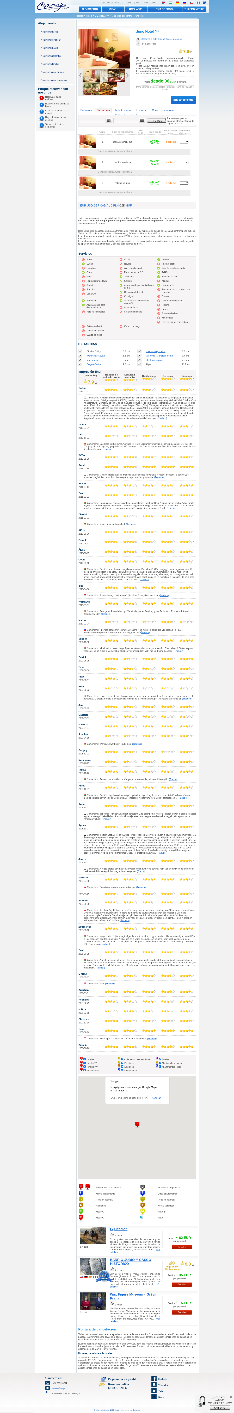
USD (90, 205)
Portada (79, 16)
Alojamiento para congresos (54, 80)
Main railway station (155, 351)
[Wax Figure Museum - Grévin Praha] (93, 1310)
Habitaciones (103, 110)
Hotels (89, 16)
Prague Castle (94, 364)
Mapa (155, 110)
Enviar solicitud (183, 99)
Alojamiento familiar (50, 64)
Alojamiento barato (49, 48)
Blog (129, 3)
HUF (129, 205)
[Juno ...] (104, 81)
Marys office (93, 360)
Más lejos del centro (122, 16)
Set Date (157, 121)
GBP (96, 205)
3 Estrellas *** (102, 16)
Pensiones (129, 1063)
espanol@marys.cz (59, 1388)
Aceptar (156, 1098)
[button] (137, 1125)
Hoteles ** (91, 1059)
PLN (116, 205)
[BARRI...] (93, 1275)
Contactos (150, 3)
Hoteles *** (92, 1063)
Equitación (118, 1229)
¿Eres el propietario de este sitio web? (128, 1098)
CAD (103, 205)
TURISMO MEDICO (194, 9)
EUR (83, 205)
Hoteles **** (92, 1067)
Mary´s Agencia (102, 1410)
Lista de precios (123, 110)
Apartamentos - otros (171, 1067)
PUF (138, 3)
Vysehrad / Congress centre (159, 355)
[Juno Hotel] (104, 67)
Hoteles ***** (93, 1071)
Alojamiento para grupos (52, 72)
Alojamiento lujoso (49, 32)
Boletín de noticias (112, 3)
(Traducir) (162, 418)
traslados (136, 9)
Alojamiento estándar (50, 40)
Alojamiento (90, 9)
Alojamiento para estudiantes (137, 1059)
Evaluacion (141, 110)
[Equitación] (93, 1244)
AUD (110, 205)
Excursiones (169, 110)
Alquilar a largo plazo (172, 1063)
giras (112, 9)
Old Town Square (154, 360)
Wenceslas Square (96, 355)
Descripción (86, 110)
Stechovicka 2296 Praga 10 (161, 39)
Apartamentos (130, 1071)
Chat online (219, 1408)
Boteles (165, 1059)
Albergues (129, 1067)
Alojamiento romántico (51, 56)
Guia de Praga (165, 9)
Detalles (182, 1247)
